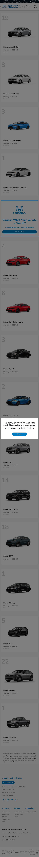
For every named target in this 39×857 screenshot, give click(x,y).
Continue (19, 434)
